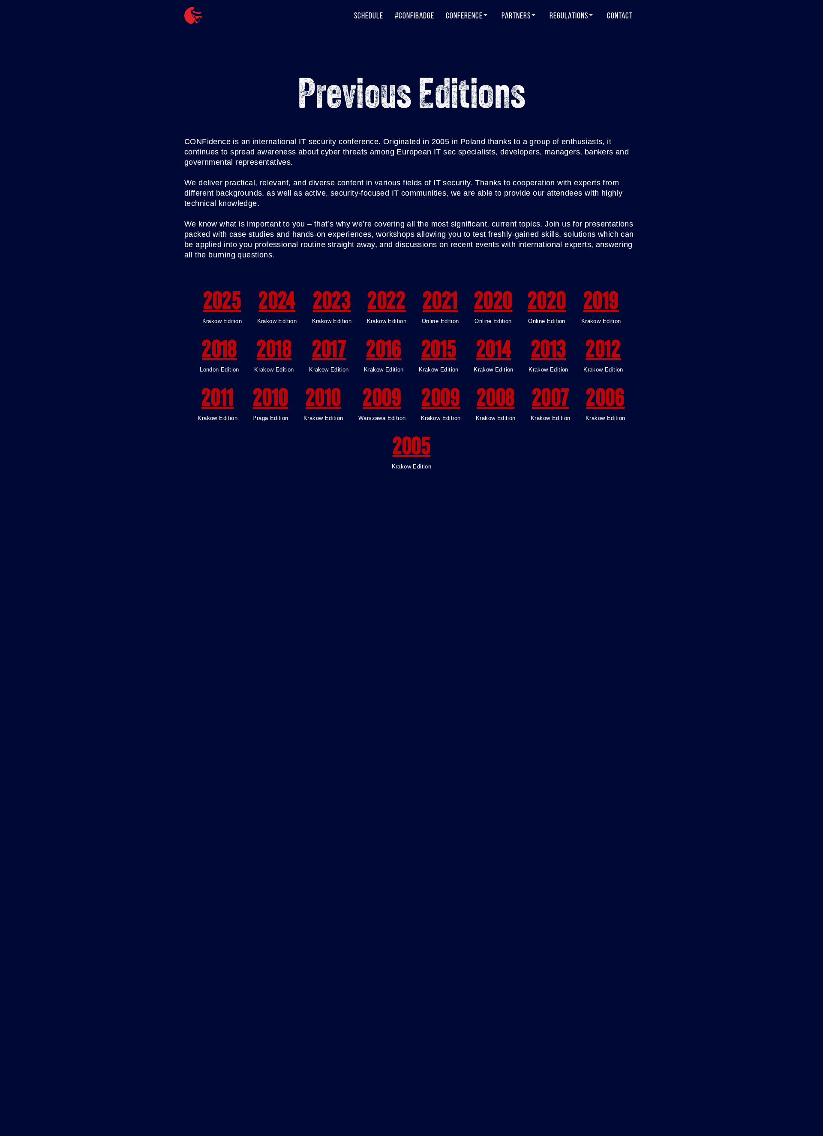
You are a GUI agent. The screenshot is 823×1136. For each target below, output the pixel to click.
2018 (219, 351)
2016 (384, 351)
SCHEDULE (368, 15)
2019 (601, 302)
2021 (440, 302)
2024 (276, 302)
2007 (550, 399)
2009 (382, 399)
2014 (493, 351)
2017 (329, 351)
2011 (217, 399)
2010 (270, 399)
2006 (605, 399)
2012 (603, 351)
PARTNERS (516, 15)
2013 (548, 351)
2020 (493, 302)
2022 (386, 302)
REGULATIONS (569, 15)
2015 (439, 351)
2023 (332, 302)
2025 (222, 302)
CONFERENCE (464, 15)
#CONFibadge (414, 15)
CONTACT (620, 15)
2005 (412, 448)
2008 (496, 399)
